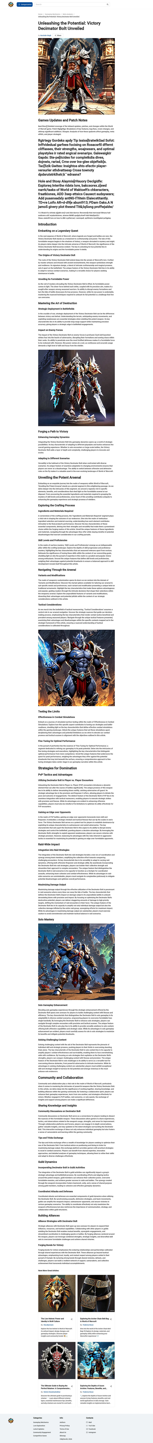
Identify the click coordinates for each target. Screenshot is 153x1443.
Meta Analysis (68, 14)
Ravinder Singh (45, 35)
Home (40, 14)
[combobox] (71, 4)
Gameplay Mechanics (52, 14)
